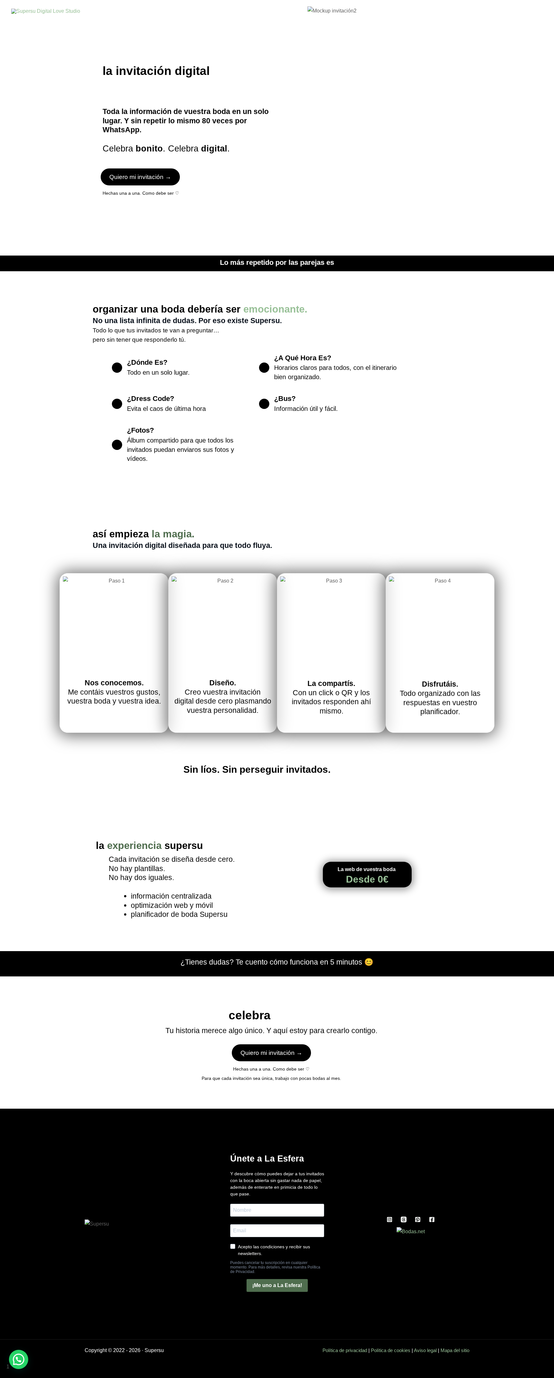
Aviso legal (425, 1350)
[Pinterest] (418, 1219)
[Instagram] (389, 1219)
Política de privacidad (345, 1350)
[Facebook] (432, 1219)
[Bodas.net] (411, 1231)
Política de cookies (390, 1350)
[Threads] (404, 1219)
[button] (18, 1359)
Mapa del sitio (455, 1350)
